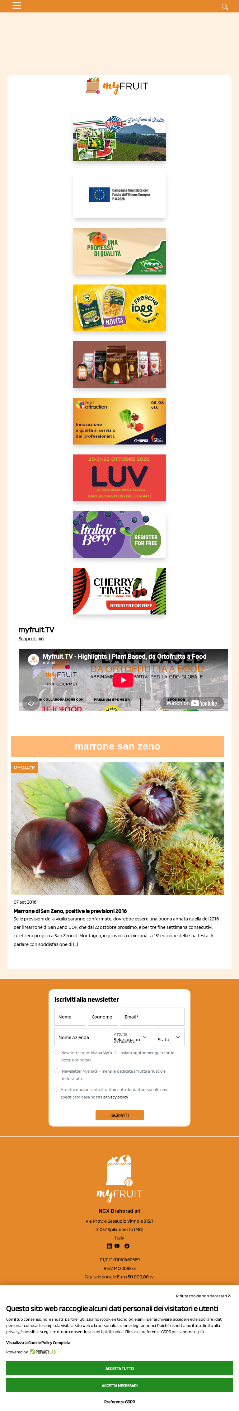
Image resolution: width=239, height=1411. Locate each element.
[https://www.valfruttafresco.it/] (119, 256)
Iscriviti (119, 1115)
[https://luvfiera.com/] (119, 482)
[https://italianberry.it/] (119, 539)
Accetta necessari (120, 1385)
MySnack (24, 768)
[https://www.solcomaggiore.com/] (119, 199)
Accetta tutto (119, 1368)
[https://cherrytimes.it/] (119, 596)
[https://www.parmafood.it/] (119, 313)
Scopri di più (31, 639)
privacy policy (115, 1096)
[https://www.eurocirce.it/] (119, 143)
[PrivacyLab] (42, 1352)
